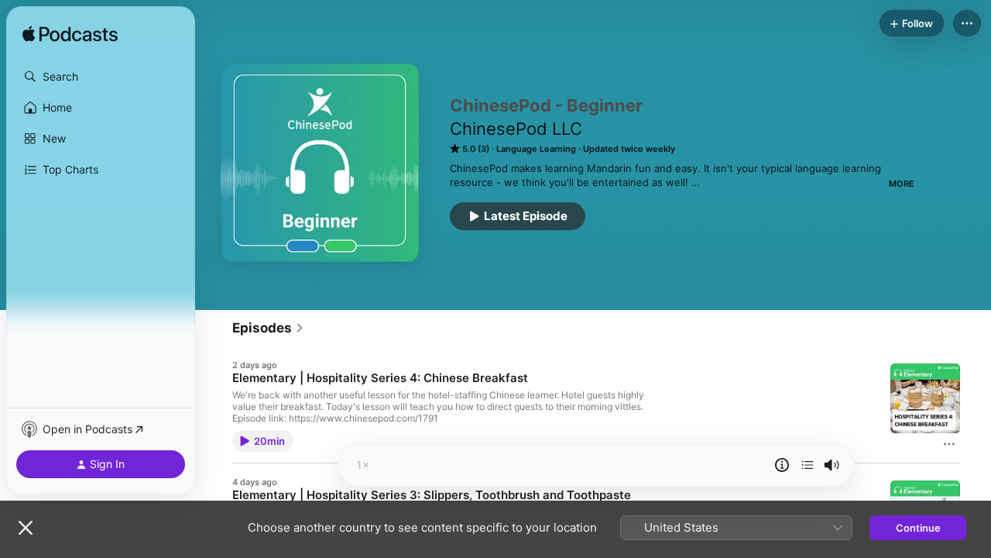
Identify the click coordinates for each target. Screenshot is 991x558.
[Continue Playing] (807, 465)
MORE (901, 183)
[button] (100, 77)
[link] (268, 327)
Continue (918, 528)
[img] (70, 35)
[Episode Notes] (782, 465)
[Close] (26, 528)
